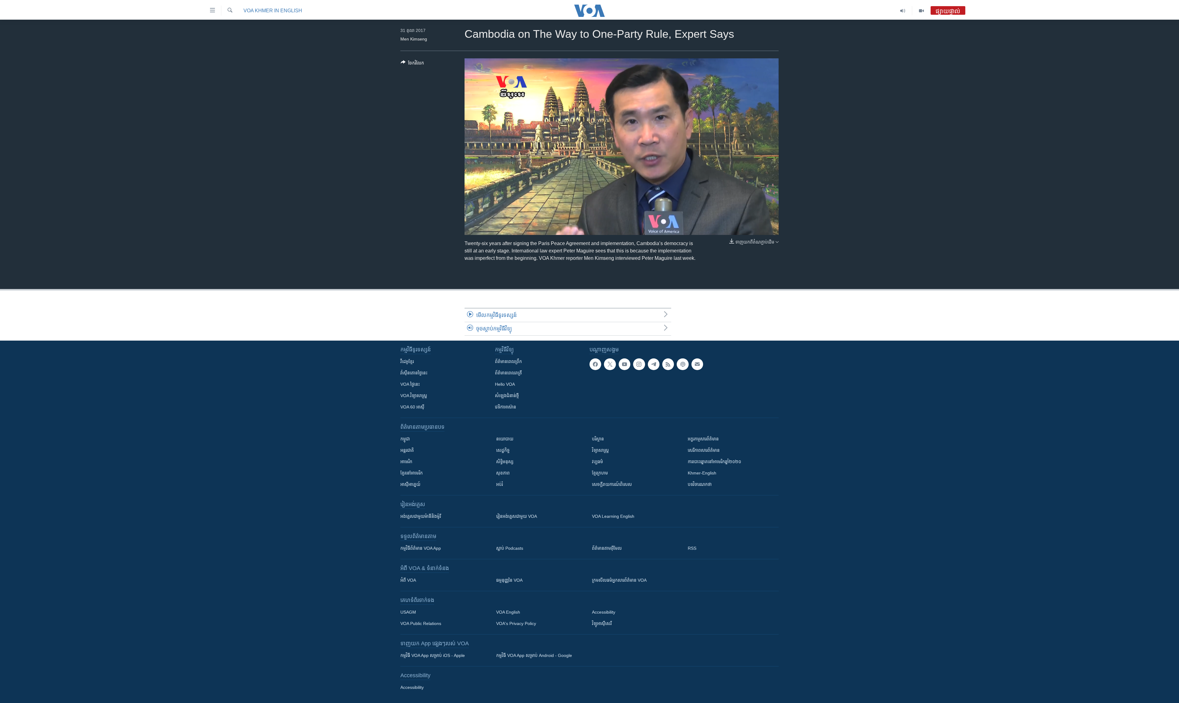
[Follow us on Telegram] (654, 364)
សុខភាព (503, 473)
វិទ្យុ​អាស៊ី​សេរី (602, 623)
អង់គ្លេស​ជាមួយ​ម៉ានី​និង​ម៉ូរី (420, 516)
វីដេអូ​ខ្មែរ (407, 361)
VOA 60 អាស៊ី (412, 406)
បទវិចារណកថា (700, 484)
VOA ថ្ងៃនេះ (410, 384)
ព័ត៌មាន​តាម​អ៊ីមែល (607, 548)
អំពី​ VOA (408, 580)
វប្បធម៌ (597, 461)
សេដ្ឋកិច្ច (503, 450)
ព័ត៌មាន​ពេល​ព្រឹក (508, 361)
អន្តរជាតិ (407, 450)
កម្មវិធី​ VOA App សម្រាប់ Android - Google (534, 655)
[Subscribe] (697, 364)
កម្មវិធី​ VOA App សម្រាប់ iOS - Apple (432, 655)
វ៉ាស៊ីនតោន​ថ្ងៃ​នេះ (413, 372)
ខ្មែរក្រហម (600, 473)
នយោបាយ (504, 438)
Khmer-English (702, 473)
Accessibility (603, 612)
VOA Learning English (613, 516)
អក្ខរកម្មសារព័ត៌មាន (703, 438)
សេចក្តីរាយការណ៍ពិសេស (612, 484)
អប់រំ (499, 484)
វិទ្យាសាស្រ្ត (600, 450)
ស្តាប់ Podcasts (509, 548)
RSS (692, 548)
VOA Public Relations (420, 623)
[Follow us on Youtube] (624, 364)
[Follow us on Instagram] (639, 364)
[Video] (921, 10)
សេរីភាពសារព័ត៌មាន (704, 450)
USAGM (408, 612)
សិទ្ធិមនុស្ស (504, 461)
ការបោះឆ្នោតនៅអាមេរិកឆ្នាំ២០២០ (714, 461)
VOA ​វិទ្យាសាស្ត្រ (413, 395)
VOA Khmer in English (272, 10)
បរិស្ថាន (598, 438)
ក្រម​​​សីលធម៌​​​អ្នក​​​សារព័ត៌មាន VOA (619, 580)
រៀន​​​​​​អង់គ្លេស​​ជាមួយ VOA (516, 516)
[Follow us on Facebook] (595, 364)
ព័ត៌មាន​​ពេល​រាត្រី (508, 372)
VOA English (508, 612)
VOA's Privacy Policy (516, 623)
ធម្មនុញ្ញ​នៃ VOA (509, 580)
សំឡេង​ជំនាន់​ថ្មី (507, 395)
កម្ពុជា (405, 438)
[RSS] (668, 364)
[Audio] (902, 10)
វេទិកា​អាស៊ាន (505, 406)
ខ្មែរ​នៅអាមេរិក (411, 473)
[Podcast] (682, 364)
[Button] (412, 64)
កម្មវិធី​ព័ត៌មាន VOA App (420, 548)
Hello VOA (505, 384)
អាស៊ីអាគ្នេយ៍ (410, 484)
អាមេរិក (406, 461)
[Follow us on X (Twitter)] (610, 364)
